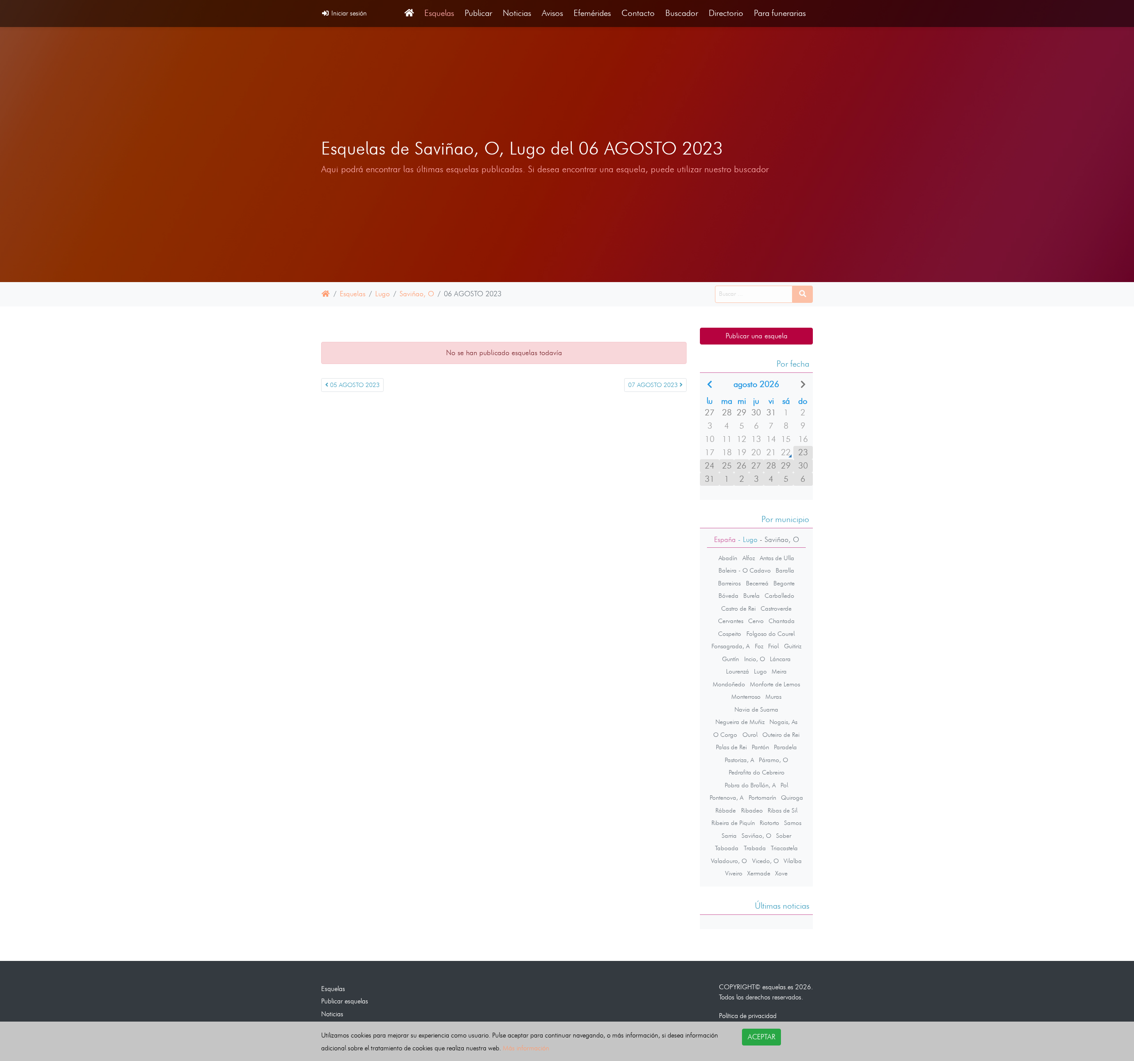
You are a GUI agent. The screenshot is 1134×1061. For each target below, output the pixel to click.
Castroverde (776, 608)
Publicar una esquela (757, 336)
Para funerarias (780, 13)
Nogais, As (783, 722)
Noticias (517, 13)
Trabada (755, 848)
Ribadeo (752, 810)
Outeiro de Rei (781, 735)
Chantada (782, 621)
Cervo (756, 621)
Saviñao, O (417, 294)
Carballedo (779, 596)
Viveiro (733, 873)
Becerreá (757, 583)
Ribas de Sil (782, 810)
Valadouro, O (729, 861)
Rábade (725, 810)
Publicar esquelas (344, 1001)
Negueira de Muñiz (740, 722)
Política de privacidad (748, 1015)
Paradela (785, 747)
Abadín (727, 558)
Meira (779, 671)
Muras (773, 697)
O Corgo (725, 735)
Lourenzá (737, 671)
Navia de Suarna (756, 709)
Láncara (780, 659)
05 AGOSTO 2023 (354, 385)
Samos (792, 823)
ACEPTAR (761, 1037)
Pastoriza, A (739, 760)
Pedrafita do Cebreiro (756, 772)
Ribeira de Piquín (733, 823)
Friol (773, 646)
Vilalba (793, 861)
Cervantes (730, 621)
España (725, 539)
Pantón (760, 747)
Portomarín (762, 798)
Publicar (478, 13)
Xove (781, 873)
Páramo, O (773, 760)
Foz (759, 646)
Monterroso (746, 697)
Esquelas (439, 13)
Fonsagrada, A (730, 646)
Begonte (784, 583)
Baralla (785, 570)
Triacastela (784, 848)
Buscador (681, 13)
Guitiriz (792, 646)
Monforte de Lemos (775, 684)
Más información (526, 1048)
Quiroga (792, 798)
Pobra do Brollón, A (750, 785)
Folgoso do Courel (770, 634)
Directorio (726, 13)
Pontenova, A (726, 798)
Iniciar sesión (348, 13)
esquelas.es (777, 987)
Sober (783, 836)
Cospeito (729, 634)
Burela (751, 596)
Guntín (730, 659)
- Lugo (746, 539)
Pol (784, 785)
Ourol (749, 735)
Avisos (552, 13)
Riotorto (769, 823)
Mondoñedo (729, 684)
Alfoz (748, 558)
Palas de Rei (731, 747)
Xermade (758, 873)
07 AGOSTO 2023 (654, 385)
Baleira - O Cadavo (744, 570)
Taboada (726, 848)
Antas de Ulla (777, 558)
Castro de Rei (738, 608)
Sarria (729, 836)
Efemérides (592, 13)
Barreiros (729, 583)
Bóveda (728, 596)
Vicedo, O (765, 861)
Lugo (382, 294)
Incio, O (754, 659)
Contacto (638, 13)
